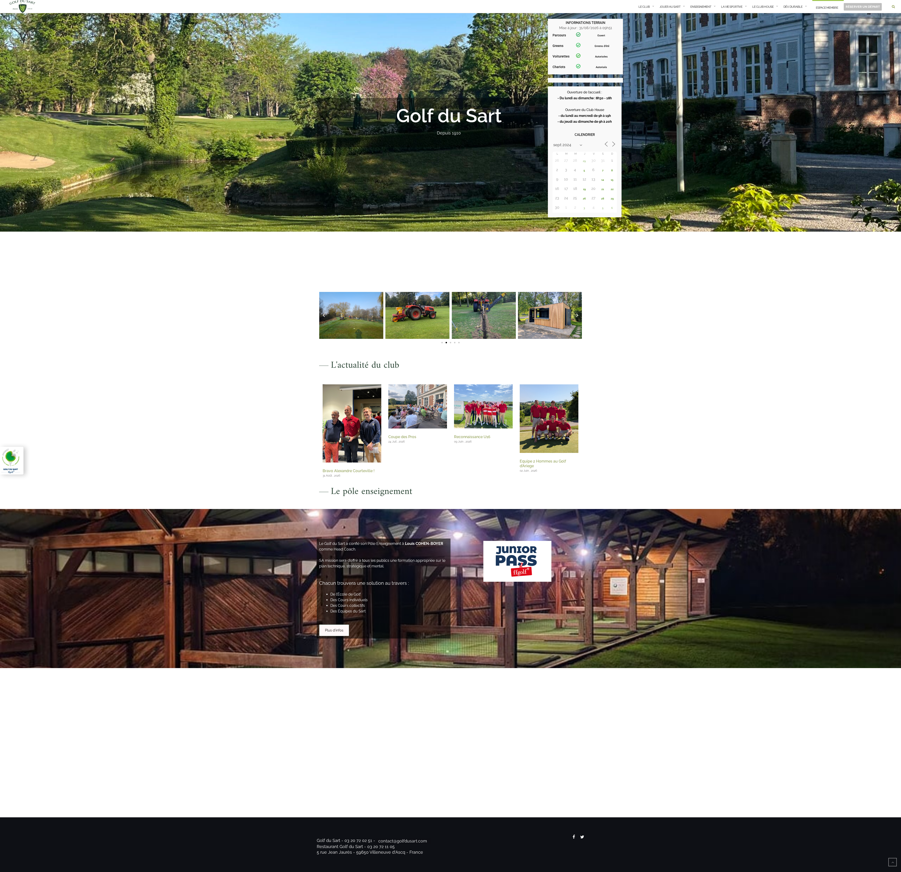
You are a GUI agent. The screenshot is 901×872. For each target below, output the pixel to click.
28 (602, 198)
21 (602, 189)
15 (612, 179)
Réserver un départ (863, 6)
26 (584, 198)
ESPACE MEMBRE (827, 7)
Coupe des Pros (402, 437)
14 (602, 179)
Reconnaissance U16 (472, 437)
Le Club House (763, 6)
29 (584, 161)
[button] (323, 315)
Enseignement (700, 6)
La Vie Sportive (731, 6)
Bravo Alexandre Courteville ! (348, 471)
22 (612, 189)
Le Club (644, 6)
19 (584, 189)
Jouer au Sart (670, 6)
